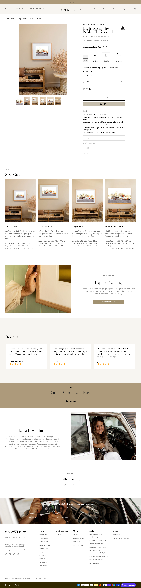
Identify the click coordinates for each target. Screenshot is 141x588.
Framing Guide (113, 67)
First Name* (31, 513)
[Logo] (70, 9)
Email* (57, 513)
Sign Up (98, 518)
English (8, 585)
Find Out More (70, 401)
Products (14, 19)
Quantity (86, 82)
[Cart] (134, 9)
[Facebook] (6, 554)
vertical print (104, 40)
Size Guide (106, 47)
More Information (108, 301)
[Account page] (129, 9)
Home (8, 19)
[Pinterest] (14, 554)
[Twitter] (18, 554)
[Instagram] (10, 554)
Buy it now (104, 104)
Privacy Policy (42, 578)
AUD (17, 585)
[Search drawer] (124, 9)
